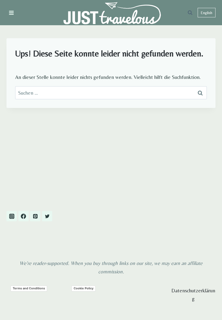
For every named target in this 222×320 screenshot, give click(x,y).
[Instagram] (11, 216)
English (206, 12)
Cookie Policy (83, 288)
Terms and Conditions (29, 288)
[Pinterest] (35, 216)
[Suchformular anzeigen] (190, 13)
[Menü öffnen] (11, 12)
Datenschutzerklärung (193, 294)
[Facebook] (23, 216)
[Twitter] (47, 216)
